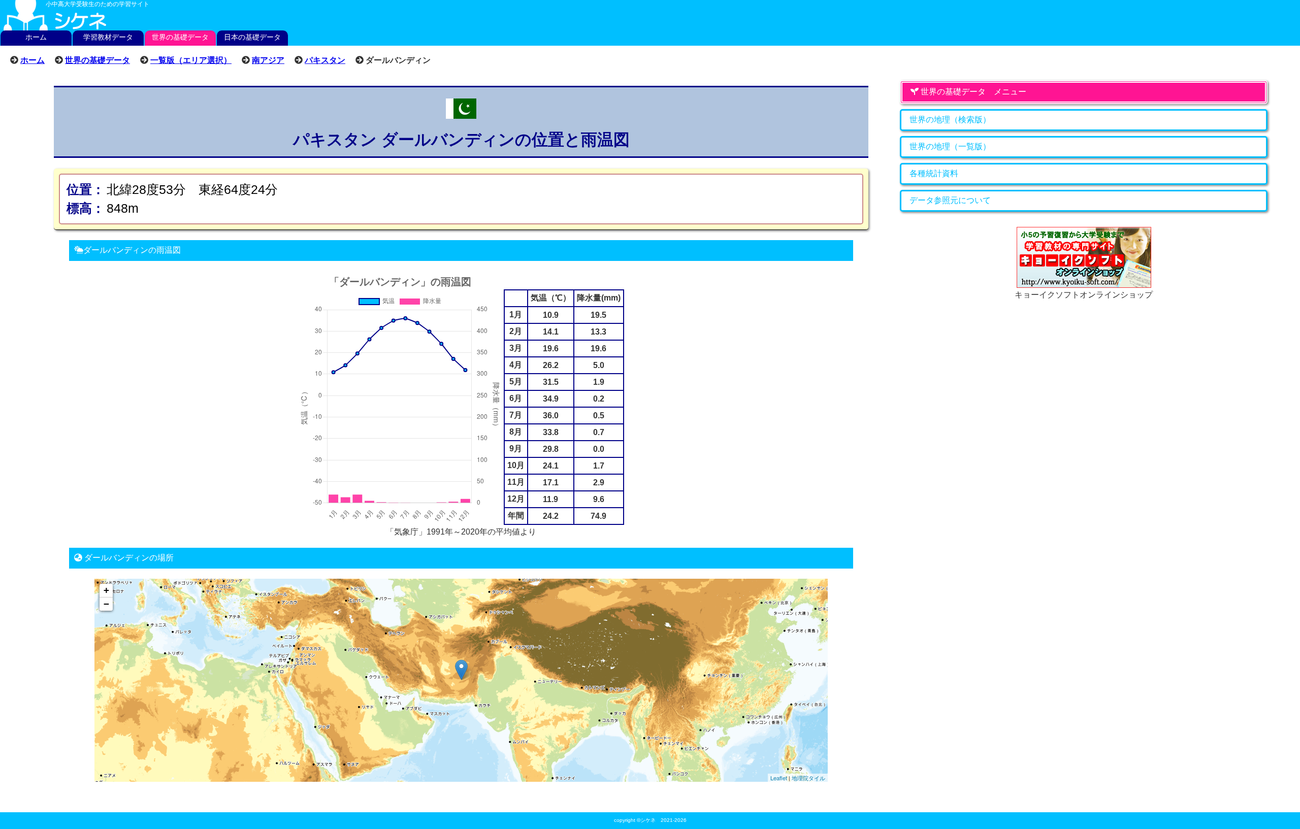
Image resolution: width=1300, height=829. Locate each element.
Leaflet (778, 778)
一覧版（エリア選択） (191, 60)
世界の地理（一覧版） (950, 146)
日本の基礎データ (252, 37)
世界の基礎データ (180, 37)
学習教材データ (108, 37)
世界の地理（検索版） (950, 119)
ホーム (36, 37)
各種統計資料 (933, 173)
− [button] (106, 604)
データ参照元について (950, 200)
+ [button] (106, 590)
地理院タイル (808, 778)
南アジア (268, 60)
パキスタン (325, 60)
